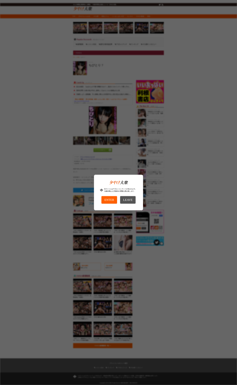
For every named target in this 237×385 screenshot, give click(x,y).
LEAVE (128, 199)
